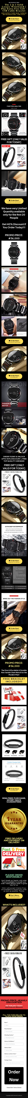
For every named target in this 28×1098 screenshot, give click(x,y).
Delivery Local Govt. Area (10, 1053)
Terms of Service (17, 1087)
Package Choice (8, 1060)
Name (6, 1022)
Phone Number (8, 1028)
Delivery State (7, 1047)
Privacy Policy (10, 1087)
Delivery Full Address (9, 1041)
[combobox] (14, 1063)
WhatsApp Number (9, 1035)
